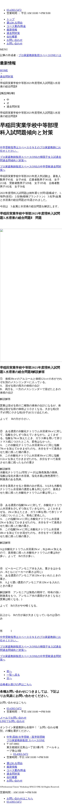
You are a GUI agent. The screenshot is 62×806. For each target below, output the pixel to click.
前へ (9, 671)
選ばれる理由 (14, 22)
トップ (11, 19)
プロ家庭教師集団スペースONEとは (40, 55)
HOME (4, 70)
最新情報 (12, 29)
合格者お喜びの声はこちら (16, 684)
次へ (9, 678)
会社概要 (12, 36)
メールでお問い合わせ (13, 717)
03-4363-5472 (14, 10)
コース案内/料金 (16, 26)
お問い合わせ (14, 40)
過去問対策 (13, 33)
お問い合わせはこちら (20, 798)
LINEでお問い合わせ (12, 721)
